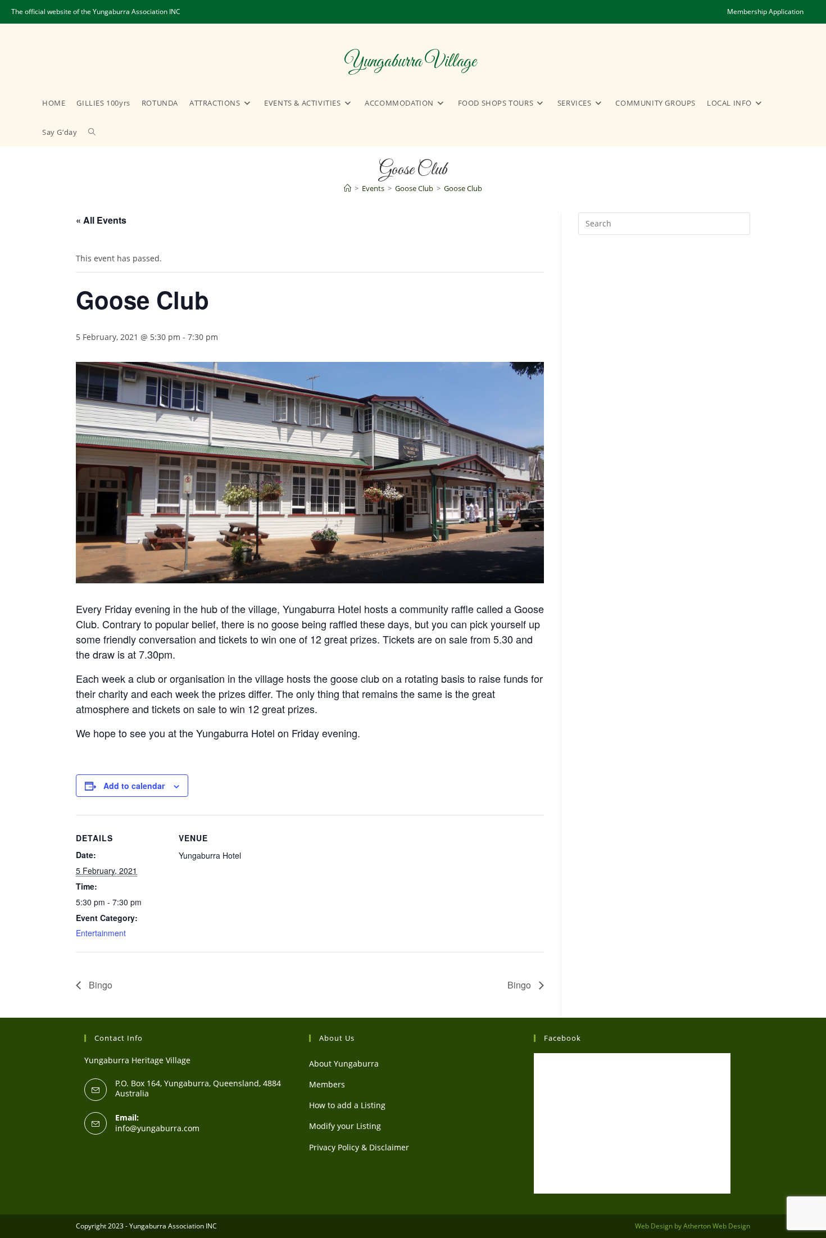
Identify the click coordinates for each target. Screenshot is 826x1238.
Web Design (654, 1226)
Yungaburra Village (410, 61)
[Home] (347, 188)
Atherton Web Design (716, 1226)
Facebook (562, 1038)
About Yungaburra (344, 1063)
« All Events (101, 220)
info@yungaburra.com (157, 1128)
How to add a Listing (347, 1105)
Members (327, 1084)
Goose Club (463, 188)
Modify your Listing (345, 1126)
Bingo (99, 984)
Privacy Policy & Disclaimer (359, 1147)
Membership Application (765, 11)
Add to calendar (134, 785)
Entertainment (101, 932)
